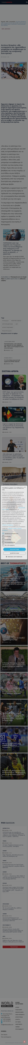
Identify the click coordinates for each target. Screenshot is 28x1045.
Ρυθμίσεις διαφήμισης (7, 525)
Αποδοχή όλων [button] (14, 549)
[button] (14, 557)
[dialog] (14, 522)
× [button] (24, 487)
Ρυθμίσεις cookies (12, 528)
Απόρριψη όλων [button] (14, 553)
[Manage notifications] (24, 1042)
